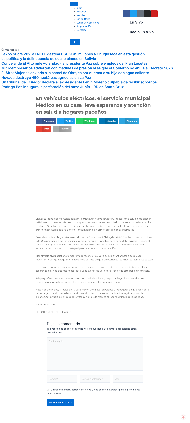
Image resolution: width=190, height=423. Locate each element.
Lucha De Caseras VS (88, 22)
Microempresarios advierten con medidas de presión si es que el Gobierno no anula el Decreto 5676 (87, 68)
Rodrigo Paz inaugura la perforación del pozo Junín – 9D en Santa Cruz (62, 87)
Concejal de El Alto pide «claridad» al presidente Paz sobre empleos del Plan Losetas (74, 63)
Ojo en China (83, 19)
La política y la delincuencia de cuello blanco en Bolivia (48, 58)
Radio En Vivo (142, 32)
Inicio (79, 8)
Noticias (81, 15)
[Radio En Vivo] (126, 33)
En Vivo (136, 22)
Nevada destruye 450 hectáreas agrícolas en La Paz (46, 77)
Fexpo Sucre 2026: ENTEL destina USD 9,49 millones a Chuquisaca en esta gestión (73, 54)
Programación (84, 26)
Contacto (82, 30)
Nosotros (81, 11)
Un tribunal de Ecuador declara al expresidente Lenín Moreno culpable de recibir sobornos (79, 82)
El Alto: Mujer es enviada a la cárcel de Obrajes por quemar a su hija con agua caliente (75, 73)
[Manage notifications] (183, 417)
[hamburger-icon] (74, 4)
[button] (46, 121)
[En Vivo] (126, 23)
